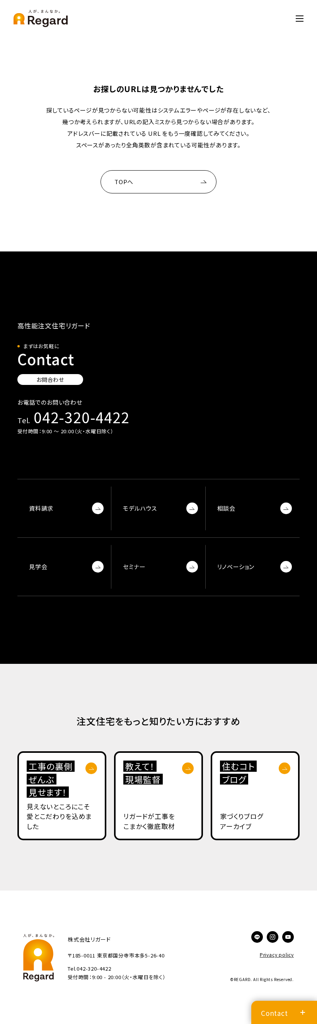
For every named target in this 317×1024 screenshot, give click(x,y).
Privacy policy (277, 954)
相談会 (226, 508)
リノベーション (236, 566)
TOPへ (123, 182)
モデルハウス (140, 508)
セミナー (134, 566)
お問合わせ (50, 379)
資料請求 (41, 508)
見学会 (38, 566)
